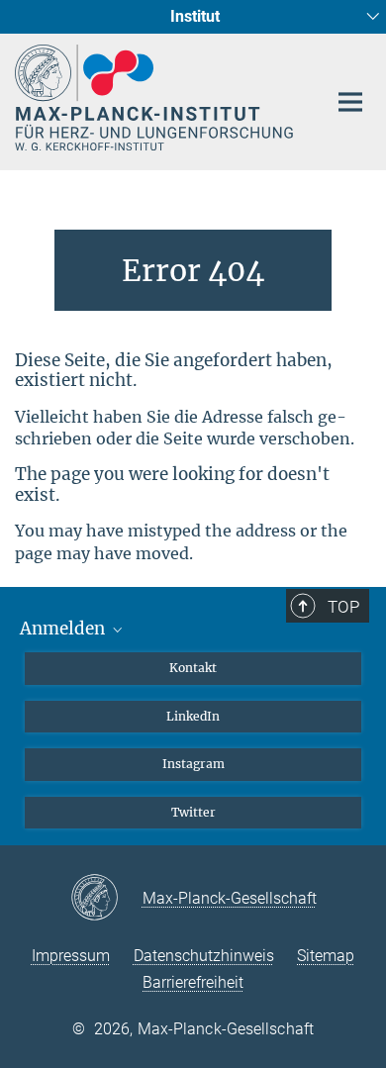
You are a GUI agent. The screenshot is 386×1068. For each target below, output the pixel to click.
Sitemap (325, 955)
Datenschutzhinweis (204, 955)
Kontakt (193, 667)
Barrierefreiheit (193, 982)
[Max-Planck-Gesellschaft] (106, 898)
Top (343, 607)
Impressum (71, 955)
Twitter (193, 812)
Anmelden (64, 628)
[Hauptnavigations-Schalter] (350, 102)
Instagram (193, 763)
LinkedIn (193, 716)
